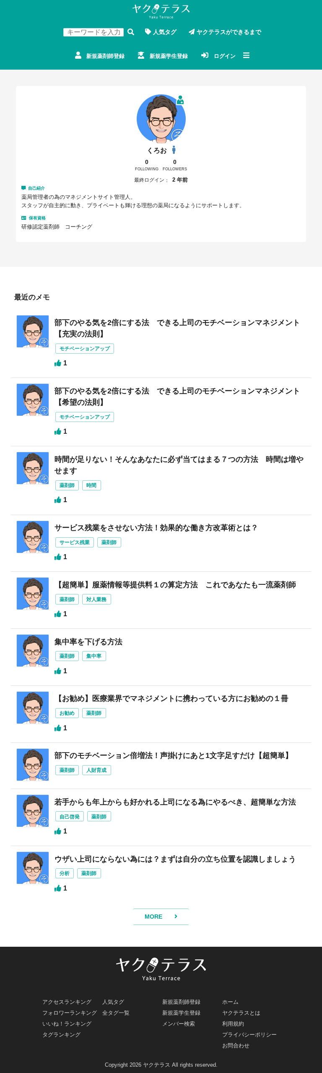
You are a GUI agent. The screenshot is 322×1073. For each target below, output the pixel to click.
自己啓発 (70, 816)
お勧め (67, 713)
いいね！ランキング (66, 1024)
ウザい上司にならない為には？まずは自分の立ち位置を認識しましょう (175, 859)
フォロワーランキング (69, 1013)
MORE (153, 916)
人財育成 (96, 770)
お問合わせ (235, 1045)
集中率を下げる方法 (88, 642)
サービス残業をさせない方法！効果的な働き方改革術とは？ (156, 527)
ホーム (230, 1002)
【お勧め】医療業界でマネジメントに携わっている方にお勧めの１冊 (171, 698)
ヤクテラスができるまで (229, 32)
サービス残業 (75, 542)
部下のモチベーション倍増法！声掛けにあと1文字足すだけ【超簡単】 (174, 755)
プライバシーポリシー (249, 1034)
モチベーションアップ (85, 348)
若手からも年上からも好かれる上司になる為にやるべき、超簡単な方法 (175, 802)
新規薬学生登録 (169, 56)
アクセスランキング (66, 1002)
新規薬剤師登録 (105, 56)
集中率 (93, 656)
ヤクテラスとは (241, 1013)
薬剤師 (67, 485)
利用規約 (233, 1024)
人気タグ (165, 32)
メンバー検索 (178, 1024)
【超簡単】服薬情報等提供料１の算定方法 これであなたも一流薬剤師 (175, 585)
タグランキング (61, 1034)
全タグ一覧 (116, 1013)
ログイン (225, 56)
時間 (91, 485)
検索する (130, 31)
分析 (65, 873)
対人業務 (96, 599)
